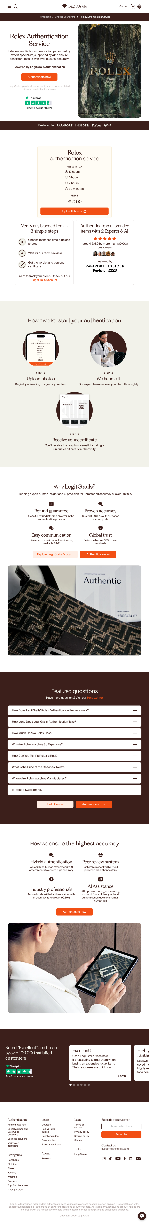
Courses (46, 1124)
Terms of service (79, 1126)
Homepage (45, 17)
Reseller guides (50, 1136)
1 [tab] (70, 1085)
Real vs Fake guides (48, 1130)
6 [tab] (89, 1085)
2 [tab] (74, 1085)
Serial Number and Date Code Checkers (18, 1132)
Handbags (13, 1160)
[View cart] (133, 6)
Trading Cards (15, 1189)
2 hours (74, 183)
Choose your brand (65, 17)
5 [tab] (85, 1085)
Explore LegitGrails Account (55, 554)
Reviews (46, 1158)
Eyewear (12, 1181)
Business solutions (17, 1139)
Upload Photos (72, 211)
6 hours (74, 177)
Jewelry (12, 1172)
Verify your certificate (13, 1144)
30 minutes (76, 189)
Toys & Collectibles (18, 1185)
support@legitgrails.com (115, 1149)
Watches (12, 1177)
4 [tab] (81, 1085)
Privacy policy (81, 1132)
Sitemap (78, 1140)
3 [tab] (78, 1085)
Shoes (11, 1168)
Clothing (12, 1164)
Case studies (48, 1140)
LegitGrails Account (44, 280)
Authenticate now (39, 77)
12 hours (74, 172)
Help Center (95, 697)
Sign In (123, 6)
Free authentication (52, 1144)
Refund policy (81, 1136)
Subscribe (121, 1134)
